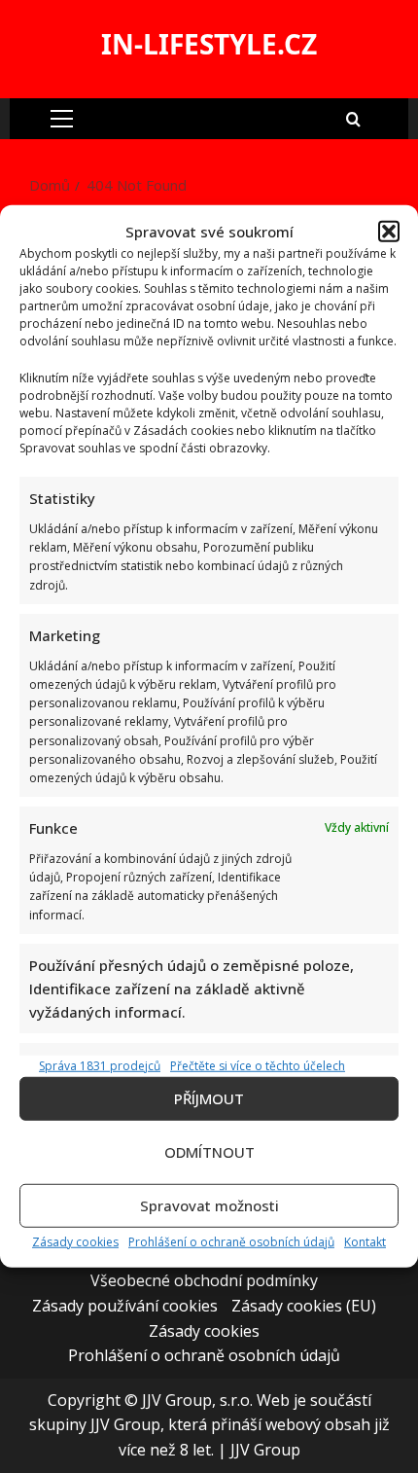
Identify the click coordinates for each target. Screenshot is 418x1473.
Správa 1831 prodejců (99, 1065)
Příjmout (209, 1098)
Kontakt (365, 1242)
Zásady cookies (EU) (303, 1305)
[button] (389, 231)
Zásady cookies (75, 1242)
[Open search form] (353, 118)
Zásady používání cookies (125, 1305)
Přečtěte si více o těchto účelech (257, 1065)
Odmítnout (209, 1152)
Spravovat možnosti (209, 1205)
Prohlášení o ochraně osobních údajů (231, 1242)
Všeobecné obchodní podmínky (204, 1280)
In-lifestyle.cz (209, 43)
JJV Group (265, 1449)
